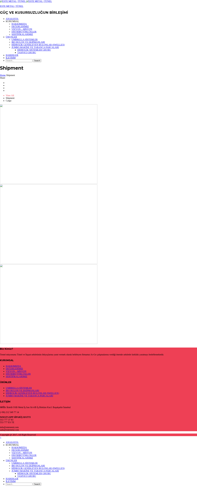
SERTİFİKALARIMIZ (22, 34)
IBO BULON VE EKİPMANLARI (28, 42)
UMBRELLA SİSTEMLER (25, 39)
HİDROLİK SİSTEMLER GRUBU (34, 50)
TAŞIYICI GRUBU (26, 52)
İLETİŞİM (11, 58)
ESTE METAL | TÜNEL (11, 6)
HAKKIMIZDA (19, 24)
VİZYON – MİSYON (22, 29)
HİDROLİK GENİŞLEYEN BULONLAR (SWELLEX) (38, 44)
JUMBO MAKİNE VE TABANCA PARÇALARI (35, 47)
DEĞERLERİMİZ (20, 26)
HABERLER (12, 55)
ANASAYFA (12, 18)
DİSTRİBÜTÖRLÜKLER (24, 31)
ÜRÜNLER (11, 37)
